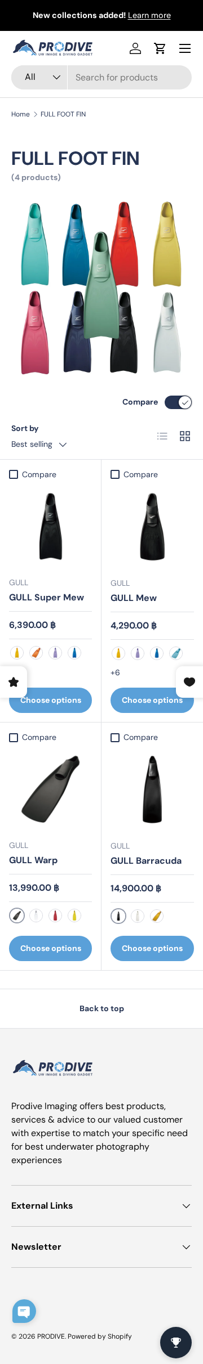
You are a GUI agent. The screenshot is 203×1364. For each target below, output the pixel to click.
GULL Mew (134, 598)
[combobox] (101, 77)
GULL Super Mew (46, 597)
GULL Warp (33, 860)
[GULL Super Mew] (50, 526)
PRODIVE (51, 1336)
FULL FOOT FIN (63, 114)
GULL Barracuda (146, 861)
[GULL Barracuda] (152, 789)
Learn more (149, 15)
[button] (160, 48)
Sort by (25, 428)
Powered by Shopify (100, 1336)
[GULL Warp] (50, 789)
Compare (140, 402)
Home (20, 114)
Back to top (102, 1008)
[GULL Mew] (152, 526)
